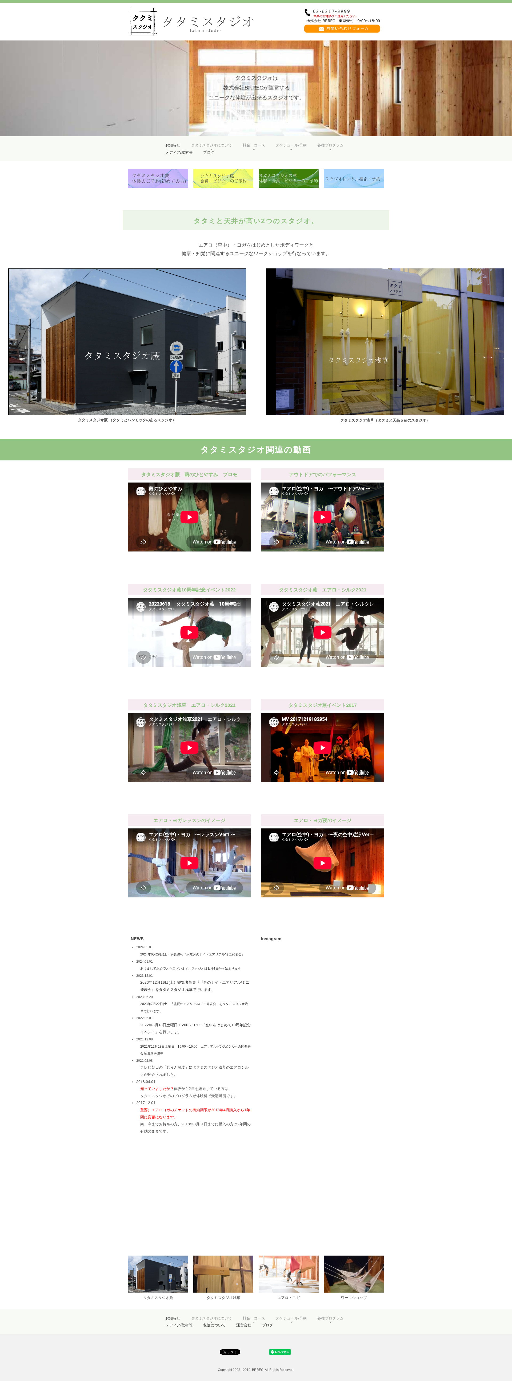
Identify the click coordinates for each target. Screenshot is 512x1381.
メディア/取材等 (179, 152)
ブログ (208, 152)
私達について (214, 1325)
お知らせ (172, 145)
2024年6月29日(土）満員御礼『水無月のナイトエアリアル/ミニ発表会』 (192, 954)
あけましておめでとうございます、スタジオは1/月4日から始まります (190, 968)
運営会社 (243, 1325)
